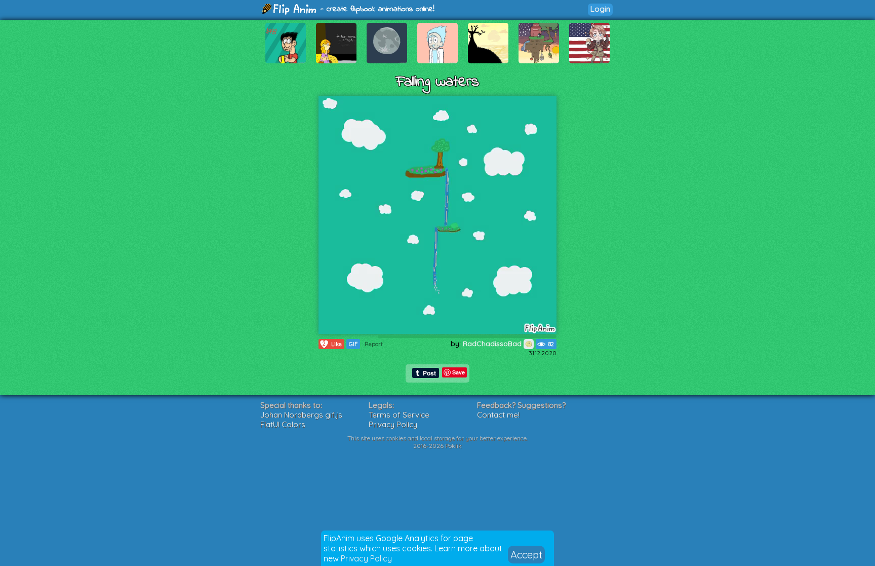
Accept (526, 554)
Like (332, 344)
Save (458, 372)
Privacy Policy (366, 558)
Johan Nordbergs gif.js (301, 415)
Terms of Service (399, 415)
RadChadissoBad (493, 343)
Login (600, 9)
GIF (353, 344)
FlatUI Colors (282, 424)
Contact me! (498, 415)
